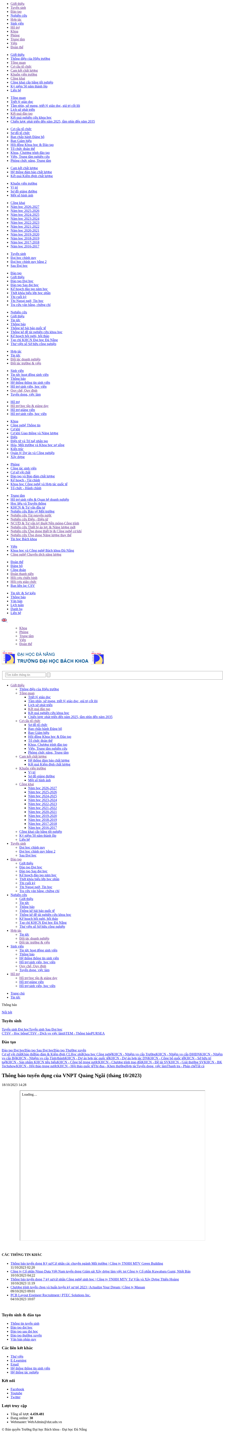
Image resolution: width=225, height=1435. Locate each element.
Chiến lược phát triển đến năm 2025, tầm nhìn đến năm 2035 (53, 121)
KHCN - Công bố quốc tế (166, 1058)
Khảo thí (28, 1054)
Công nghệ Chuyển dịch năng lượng (36, 554)
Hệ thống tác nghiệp (25, 1372)
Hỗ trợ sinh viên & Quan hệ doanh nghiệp (40, 499)
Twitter (15, 1397)
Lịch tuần (17, 605)
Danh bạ (16, 609)
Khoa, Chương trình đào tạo (30, 153)
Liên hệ (16, 90)
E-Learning (18, 1360)
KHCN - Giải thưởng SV (186, 1062)
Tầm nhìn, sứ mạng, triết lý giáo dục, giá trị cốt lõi (45, 105)
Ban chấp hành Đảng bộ (27, 137)
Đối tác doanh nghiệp (25, 359)
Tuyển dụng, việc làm (26, 394)
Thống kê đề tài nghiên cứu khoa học (36, 332)
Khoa (14, 31)
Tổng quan (18, 62)
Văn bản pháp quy (23, 1339)
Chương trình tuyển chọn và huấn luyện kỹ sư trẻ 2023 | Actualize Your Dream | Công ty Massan (78, 1287)
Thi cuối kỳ (19, 297)
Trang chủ (18, 993)
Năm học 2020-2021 (25, 230)
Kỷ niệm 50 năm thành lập (29, 86)
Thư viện (17, 1356)
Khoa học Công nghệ (97, 1054)
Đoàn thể (17, 47)
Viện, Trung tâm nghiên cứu (30, 156)
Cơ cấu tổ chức (21, 66)
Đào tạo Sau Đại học (39, 1050)
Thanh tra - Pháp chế (181, 1066)
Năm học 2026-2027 (25, 207)
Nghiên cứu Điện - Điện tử (29, 519)
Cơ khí (15, 429)
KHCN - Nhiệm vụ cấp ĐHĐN (178, 1054)
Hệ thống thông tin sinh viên (30, 382)
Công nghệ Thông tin (25, 425)
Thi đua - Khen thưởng (110, 1066)
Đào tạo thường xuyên (26, 1335)
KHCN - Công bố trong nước (77, 1062)
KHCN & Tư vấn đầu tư (28, 507)
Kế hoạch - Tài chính (25, 480)
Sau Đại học (19, 265)
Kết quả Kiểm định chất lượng (32, 176)
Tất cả (200, 1066)
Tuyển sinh (18, 7)
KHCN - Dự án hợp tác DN (128, 1058)
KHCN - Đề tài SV (155, 1062)
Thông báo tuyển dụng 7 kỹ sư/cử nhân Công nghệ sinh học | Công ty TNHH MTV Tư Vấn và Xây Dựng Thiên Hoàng (95, 1279)
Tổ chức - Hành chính (26, 488)
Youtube (16, 1393)
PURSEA (98, 1033)
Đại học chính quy (23, 258)
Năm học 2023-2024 (25, 218)
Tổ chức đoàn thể (23, 149)
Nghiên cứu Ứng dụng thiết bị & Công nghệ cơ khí (46, 531)
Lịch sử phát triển (23, 109)
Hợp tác (16, 19)
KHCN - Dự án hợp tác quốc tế (87, 1058)
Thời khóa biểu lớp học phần (31, 293)
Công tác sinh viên (23, 468)
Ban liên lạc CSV (23, 585)
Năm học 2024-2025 (25, 214)
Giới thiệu (17, 3)
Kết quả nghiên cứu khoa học (31, 117)
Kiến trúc (17, 449)
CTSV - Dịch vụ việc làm (46, 1033)
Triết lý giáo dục (22, 102)
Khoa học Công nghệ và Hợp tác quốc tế (39, 484)
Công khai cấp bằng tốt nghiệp (32, 82)
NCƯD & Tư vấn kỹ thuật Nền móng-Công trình (45, 523)
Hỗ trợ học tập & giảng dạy (30, 406)
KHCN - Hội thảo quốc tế (75, 1066)
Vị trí (14, 187)
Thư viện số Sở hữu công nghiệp (33, 344)
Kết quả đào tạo (22, 113)
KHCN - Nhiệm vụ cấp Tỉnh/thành (40, 1058)
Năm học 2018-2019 (25, 238)
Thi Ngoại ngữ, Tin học (27, 301)
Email (15, 1364)
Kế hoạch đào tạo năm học (29, 289)
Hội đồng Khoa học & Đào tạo (32, 145)
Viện (14, 43)
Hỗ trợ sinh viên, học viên (29, 386)
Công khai (18, 78)
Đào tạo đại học (22, 1327)
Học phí (76, 1054)
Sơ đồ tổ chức (20, 133)
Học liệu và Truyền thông (28, 503)
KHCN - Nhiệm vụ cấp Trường (134, 1054)
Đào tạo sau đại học (24, 1331)
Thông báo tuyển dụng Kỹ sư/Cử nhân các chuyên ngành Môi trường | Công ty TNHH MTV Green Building (87, 1263)
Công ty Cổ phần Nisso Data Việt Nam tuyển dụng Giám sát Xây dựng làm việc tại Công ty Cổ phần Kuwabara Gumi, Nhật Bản (101, 1271)
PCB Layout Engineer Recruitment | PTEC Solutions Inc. (51, 1295)
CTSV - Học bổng (15, 1033)
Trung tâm (18, 39)
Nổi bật (7, 1012)
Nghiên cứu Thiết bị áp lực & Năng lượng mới (43, 527)
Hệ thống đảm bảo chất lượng (31, 172)
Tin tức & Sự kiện (23, 593)
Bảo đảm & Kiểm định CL (52, 1054)
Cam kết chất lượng (24, 70)
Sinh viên (17, 23)
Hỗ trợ (15, 27)
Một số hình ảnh (22, 195)
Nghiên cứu (19, 15)
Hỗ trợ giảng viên (23, 410)
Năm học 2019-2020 (25, 234)
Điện (14, 437)
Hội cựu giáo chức (23, 582)
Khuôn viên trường (24, 74)
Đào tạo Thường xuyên (70, 1050)
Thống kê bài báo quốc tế (28, 328)
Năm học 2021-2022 (25, 226)
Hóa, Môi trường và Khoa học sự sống (37, 445)
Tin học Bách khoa (24, 539)
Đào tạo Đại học (22, 281)
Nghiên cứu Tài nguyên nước (31, 515)
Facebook (17, 1389)
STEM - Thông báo (77, 1033)
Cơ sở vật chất (20, 472)
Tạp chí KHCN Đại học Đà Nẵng (34, 340)
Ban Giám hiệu (21, 141)
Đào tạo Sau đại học (25, 285)
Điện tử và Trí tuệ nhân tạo (29, 441)
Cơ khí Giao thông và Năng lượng (34, 433)
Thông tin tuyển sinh (25, 1323)
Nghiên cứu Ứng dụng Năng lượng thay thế (41, 535)
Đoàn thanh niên (22, 574)
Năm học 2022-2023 (25, 222)
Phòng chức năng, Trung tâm (31, 160)
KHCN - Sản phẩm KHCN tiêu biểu (31, 1062)
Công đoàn (18, 570)
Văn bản (16, 601)
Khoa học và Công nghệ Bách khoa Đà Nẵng (42, 550)
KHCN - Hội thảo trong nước (36, 1066)
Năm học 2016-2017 (25, 246)
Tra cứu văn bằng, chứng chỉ (31, 305)
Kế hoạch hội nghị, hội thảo (30, 336)
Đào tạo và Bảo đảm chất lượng (33, 476)
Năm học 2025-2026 (25, 211)
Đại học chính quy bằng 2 (29, 262)
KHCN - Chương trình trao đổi (120, 1062)
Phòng (15, 35)
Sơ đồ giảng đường (24, 191)
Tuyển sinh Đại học (15, 1029)
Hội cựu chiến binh (24, 578)
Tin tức (15, 320)
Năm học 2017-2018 (25, 242)
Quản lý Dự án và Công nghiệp (32, 453)
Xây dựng (18, 457)
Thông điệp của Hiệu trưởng (30, 58)
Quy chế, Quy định (24, 390)
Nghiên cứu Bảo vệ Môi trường (32, 511)
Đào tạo (16, 11)
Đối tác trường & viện (26, 363)
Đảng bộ (17, 566)
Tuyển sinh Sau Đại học (45, 1029)
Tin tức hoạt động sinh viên (30, 374)
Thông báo (18, 324)
